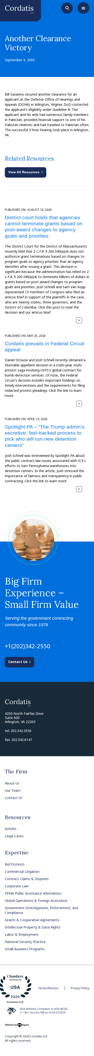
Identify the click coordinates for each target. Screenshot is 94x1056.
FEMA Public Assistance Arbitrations (33, 893)
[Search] (67, 7)
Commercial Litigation (22, 871)
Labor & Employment (22, 934)
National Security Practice (25, 941)
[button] (83, 8)
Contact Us (13, 797)
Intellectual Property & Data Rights (32, 927)
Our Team (12, 790)
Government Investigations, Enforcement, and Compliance (41, 910)
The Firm (16, 771)
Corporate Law (16, 886)
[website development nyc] (17, 1027)
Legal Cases (14, 836)
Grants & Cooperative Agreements (32, 920)
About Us (12, 783)
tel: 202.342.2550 (18, 730)
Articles (10, 828)
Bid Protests (15, 864)
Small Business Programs (25, 949)
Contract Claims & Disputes (27, 878)
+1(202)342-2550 (27, 646)
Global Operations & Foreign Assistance (36, 900)
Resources (17, 817)
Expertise (16, 852)
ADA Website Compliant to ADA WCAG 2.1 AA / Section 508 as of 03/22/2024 (44, 1010)
